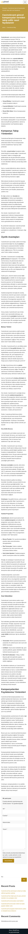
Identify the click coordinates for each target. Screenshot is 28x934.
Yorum (5, 829)
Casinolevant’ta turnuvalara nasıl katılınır (12, 901)
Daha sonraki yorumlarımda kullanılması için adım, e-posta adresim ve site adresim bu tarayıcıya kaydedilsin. (14, 855)
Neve (10, 930)
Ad (4, 808)
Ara (2, 876)
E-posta (5, 815)
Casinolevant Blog (11, 27)
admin (3, 27)
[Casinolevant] (5, 2)
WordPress (16, 930)
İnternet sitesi (6, 822)
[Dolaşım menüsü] (25, 2)
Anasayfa (4, 8)
